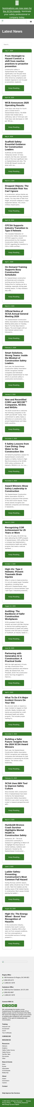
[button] (30, 21)
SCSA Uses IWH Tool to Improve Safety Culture (16, 786)
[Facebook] (3, 1005)
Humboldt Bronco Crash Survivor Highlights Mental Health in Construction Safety (15, 830)
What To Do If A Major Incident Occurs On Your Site (16, 700)
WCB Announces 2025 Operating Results (17, 104)
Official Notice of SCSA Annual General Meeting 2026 (16, 314)
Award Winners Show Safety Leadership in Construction (16, 488)
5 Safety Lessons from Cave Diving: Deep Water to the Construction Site (17, 447)
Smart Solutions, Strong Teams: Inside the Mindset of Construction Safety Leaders (16, 357)
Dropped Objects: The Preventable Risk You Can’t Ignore (17, 188)
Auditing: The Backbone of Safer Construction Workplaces (15, 615)
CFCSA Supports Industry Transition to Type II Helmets (16, 228)
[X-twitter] (6, 1005)
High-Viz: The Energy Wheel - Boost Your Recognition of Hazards (16, 918)
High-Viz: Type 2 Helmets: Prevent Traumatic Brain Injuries (14, 573)
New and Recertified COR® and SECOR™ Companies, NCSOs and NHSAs (16, 403)
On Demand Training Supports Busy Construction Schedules (16, 271)
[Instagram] (15, 1005)
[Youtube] (12, 1005)
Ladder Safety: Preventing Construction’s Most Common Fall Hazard (16, 875)
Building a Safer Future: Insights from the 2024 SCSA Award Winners (16, 743)
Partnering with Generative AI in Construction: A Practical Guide (13, 657)
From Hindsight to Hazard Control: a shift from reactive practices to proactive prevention (16, 61)
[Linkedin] (9, 1005)
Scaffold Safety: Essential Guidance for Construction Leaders (15, 145)
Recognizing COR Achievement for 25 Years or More (15, 530)
